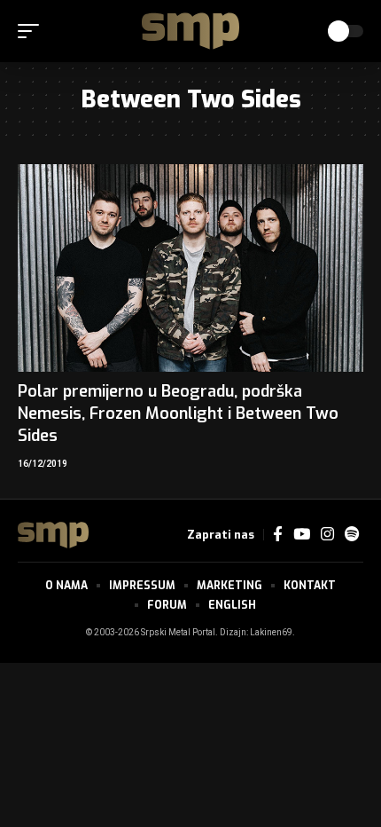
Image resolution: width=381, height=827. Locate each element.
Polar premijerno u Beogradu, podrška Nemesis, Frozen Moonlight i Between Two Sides (178, 413)
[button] (33, 31)
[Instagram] (327, 534)
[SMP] (190, 31)
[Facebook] (277, 534)
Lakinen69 (271, 632)
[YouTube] (302, 534)
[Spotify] (351, 534)
